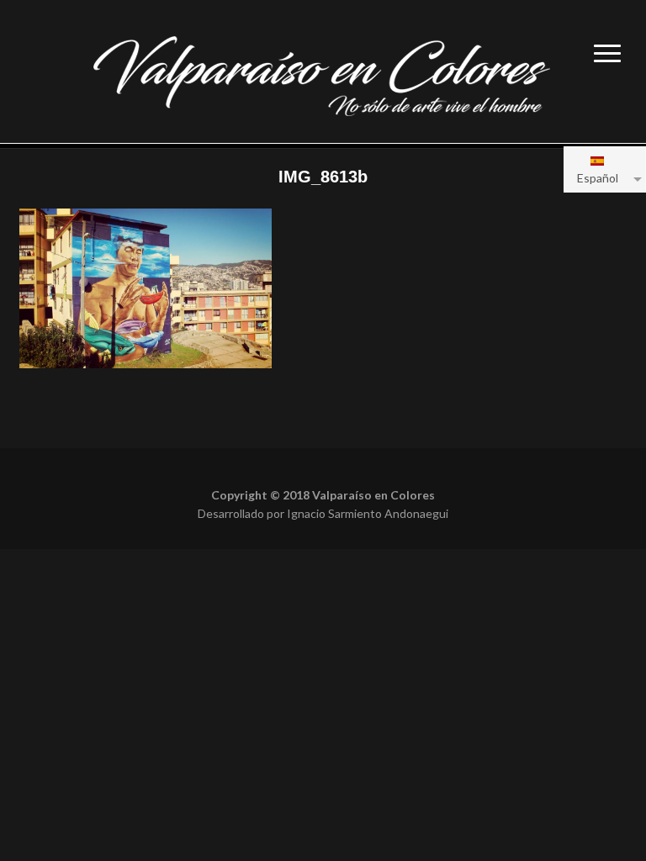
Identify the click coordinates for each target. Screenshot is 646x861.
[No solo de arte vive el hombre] (323, 74)
